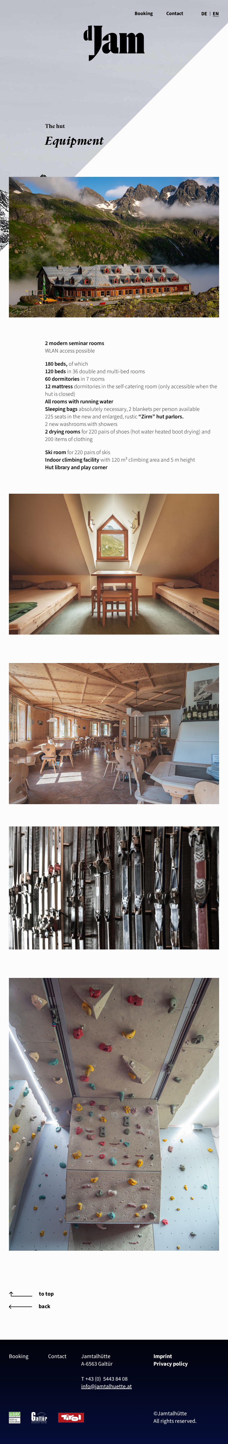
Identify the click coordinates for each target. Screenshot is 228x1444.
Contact (174, 13)
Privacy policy (170, 1364)
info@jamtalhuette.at (106, 1386)
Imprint (162, 1356)
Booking (18, 1356)
